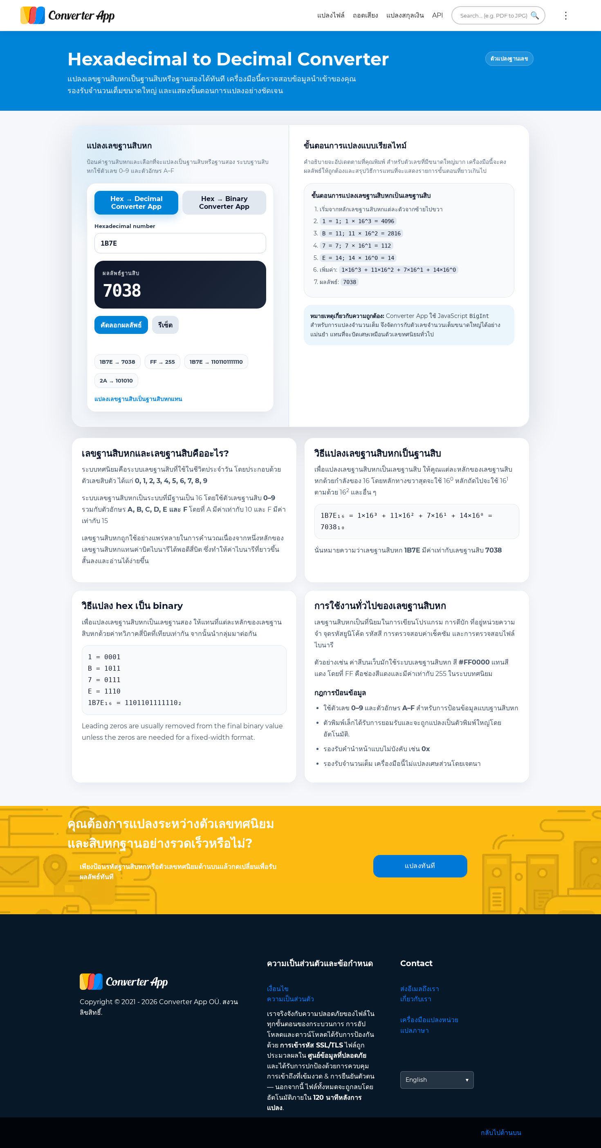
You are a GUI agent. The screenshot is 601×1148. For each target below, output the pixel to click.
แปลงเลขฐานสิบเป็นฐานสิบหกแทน (138, 399)
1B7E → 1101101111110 (216, 361)
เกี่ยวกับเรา (415, 999)
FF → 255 (162, 361)
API (437, 15)
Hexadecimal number (124, 226)
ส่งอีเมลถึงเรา (419, 989)
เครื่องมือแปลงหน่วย (429, 1020)
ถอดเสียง (365, 15)
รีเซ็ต (165, 325)
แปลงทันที (420, 866)
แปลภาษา (414, 1030)
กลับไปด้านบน (501, 1133)
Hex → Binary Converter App (224, 202)
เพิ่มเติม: (566, 15)
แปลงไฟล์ (331, 15)
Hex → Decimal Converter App (136, 202)
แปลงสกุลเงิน (405, 15)
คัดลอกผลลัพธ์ (121, 325)
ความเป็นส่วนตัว (290, 999)
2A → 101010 (116, 380)
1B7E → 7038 (117, 361)
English (416, 1079)
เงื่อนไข (278, 989)
